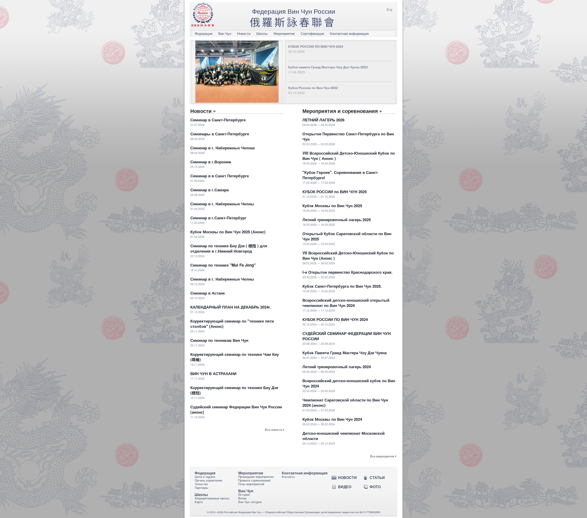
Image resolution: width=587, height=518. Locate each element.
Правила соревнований (254, 480)
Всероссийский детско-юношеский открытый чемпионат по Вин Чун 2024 (345, 303)
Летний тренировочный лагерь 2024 (336, 366)
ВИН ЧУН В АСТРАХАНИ (213, 373)
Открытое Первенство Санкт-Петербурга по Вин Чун (348, 136)
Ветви (242, 498)
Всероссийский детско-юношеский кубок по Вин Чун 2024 (348, 383)
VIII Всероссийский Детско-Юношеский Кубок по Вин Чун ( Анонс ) (348, 155)
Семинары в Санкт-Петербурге (219, 133)
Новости (243, 33)
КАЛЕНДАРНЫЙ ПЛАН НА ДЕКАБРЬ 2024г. (230, 307)
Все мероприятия (382, 456)
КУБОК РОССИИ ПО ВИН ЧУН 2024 (315, 46)
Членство (201, 484)
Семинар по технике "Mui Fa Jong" (223, 265)
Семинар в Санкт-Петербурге (218, 120)
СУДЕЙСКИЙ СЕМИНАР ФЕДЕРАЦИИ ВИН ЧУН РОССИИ (346, 336)
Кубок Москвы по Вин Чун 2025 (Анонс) (228, 231)
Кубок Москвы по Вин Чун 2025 (332, 205)
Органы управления (208, 480)
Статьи (377, 477)
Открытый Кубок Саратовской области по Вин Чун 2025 (346, 236)
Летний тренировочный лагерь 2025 (336, 219)
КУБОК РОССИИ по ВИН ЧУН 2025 (334, 191)
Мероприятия (284, 33)
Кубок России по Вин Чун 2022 (313, 87)
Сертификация (312, 33)
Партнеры (201, 487)
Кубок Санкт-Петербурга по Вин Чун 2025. (342, 286)
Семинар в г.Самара (209, 189)
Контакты (288, 476)
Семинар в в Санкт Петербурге (219, 175)
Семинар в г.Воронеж (210, 161)
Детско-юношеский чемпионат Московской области (343, 436)
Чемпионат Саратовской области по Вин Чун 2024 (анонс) (345, 402)
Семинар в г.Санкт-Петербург (218, 217)
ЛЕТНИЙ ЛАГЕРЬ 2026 (323, 120)
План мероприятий (251, 484)
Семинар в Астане (207, 293)
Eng (389, 9)
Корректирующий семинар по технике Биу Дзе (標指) (234, 390)
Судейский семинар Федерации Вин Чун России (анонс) (236, 409)
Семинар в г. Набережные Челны (222, 203)
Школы (262, 33)
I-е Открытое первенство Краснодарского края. (347, 272)
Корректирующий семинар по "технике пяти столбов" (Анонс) (232, 323)
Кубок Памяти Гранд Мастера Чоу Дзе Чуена (344, 352)
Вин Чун (224, 33)
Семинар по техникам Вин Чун (219, 340)
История (244, 494)
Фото (375, 486)
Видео (344, 486)
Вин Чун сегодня (250, 502)
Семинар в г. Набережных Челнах (222, 147)
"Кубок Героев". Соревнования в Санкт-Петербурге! (340, 175)
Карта (199, 502)
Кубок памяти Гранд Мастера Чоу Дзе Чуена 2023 (328, 67)
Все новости (273, 429)
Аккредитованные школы (212, 498)
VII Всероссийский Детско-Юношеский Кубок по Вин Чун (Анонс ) (348, 255)
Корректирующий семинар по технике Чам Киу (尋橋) (234, 357)
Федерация (203, 33)
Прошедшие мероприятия (256, 476)
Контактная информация (349, 33)
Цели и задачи (205, 476)
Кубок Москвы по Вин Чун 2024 (332, 419)
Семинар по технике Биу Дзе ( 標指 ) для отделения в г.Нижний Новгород (228, 248)
